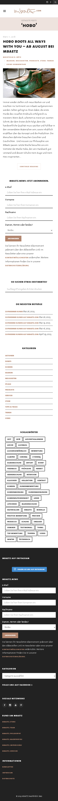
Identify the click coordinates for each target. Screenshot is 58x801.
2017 (9, 439)
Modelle (41, 510)
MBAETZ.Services (10, 751)
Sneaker (38, 522)
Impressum (7, 772)
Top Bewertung (15, 533)
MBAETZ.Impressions (12, 745)
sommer (11, 527)
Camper (11, 457)
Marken (11, 60)
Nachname (10, 212)
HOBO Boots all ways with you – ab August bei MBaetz (28, 46)
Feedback (12, 469)
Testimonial (26, 527)
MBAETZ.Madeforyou (12, 739)
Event (41, 463)
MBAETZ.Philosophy (11, 733)
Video (7, 418)
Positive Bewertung (17, 516)
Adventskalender (34, 439)
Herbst (39, 469)
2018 (18, 439)
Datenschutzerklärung (17, 265)
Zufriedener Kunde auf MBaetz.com (22, 317)
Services (8, 395)
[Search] (55, 2)
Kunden (8, 367)
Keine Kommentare (16, 64)
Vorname (9, 199)
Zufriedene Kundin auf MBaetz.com (22, 323)
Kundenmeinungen (38, 492)
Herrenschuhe (14, 475)
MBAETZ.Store (8, 722)
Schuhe (25, 522)
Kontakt (41, 480)
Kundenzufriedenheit (18, 498)
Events (8, 361)
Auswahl (22, 445)
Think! (40, 527)
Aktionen (9, 355)
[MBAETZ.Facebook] (4, 705)
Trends (50, 60)
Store (43, 60)
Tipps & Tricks (11, 407)
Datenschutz (8, 778)
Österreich (24, 539)
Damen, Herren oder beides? (19, 224)
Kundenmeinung (15, 492)
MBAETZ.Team (8, 727)
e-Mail (8, 187)
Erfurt (29, 463)
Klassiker (12, 480)
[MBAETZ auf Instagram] (47, 2)
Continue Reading (29, 166)
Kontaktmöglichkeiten (16, 257)
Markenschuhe (29, 504)
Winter (10, 539)
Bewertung (37, 451)
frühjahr (26, 469)
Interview (32, 475)
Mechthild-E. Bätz (12, 57)
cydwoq (36, 457)
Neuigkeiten (22, 60)
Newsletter (7, 767)
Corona (24, 457)
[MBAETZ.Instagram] (10, 705)
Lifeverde (12, 504)
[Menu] (4, 11)
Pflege (8, 384)
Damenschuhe (14, 463)
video (42, 533)
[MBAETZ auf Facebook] (50, 2)
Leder (36, 498)
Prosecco (12, 522)
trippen (31, 533)
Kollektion (27, 480)
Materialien (13, 510)
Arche (10, 445)
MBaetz (28, 510)
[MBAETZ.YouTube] (15, 705)
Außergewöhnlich (16, 451)
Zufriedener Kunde (14, 311)
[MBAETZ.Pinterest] (21, 705)
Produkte (34, 60)
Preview (36, 516)
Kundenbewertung (29, 486)
